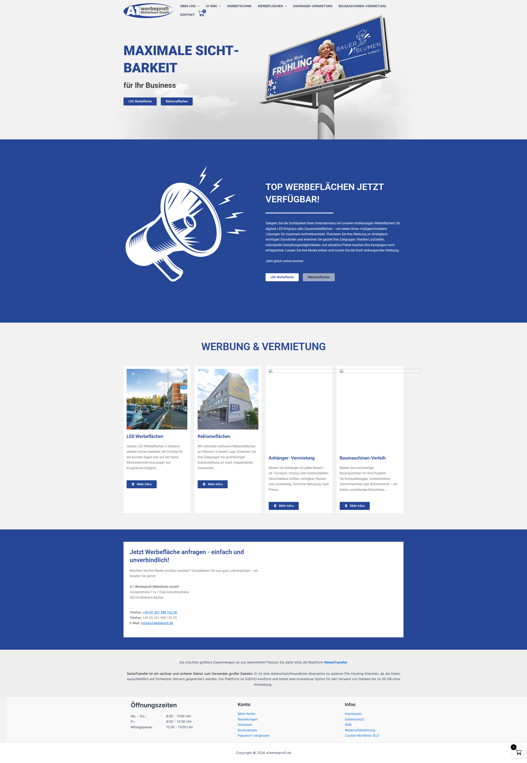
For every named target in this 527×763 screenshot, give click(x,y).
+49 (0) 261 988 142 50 (160, 612)
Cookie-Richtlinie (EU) (362, 735)
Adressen (245, 724)
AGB (348, 724)
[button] (198, 6)
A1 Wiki (211, 6)
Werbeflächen (270, 6)
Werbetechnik (239, 6)
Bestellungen (248, 719)
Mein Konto (246, 714)
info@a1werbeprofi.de (157, 623)
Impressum (353, 714)
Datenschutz (354, 719)
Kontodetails (247, 730)
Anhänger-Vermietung (312, 6)
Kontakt (187, 15)
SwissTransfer (335, 662)
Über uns (188, 6)
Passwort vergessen (253, 735)
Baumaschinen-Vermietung (362, 6)
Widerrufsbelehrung (360, 730)
